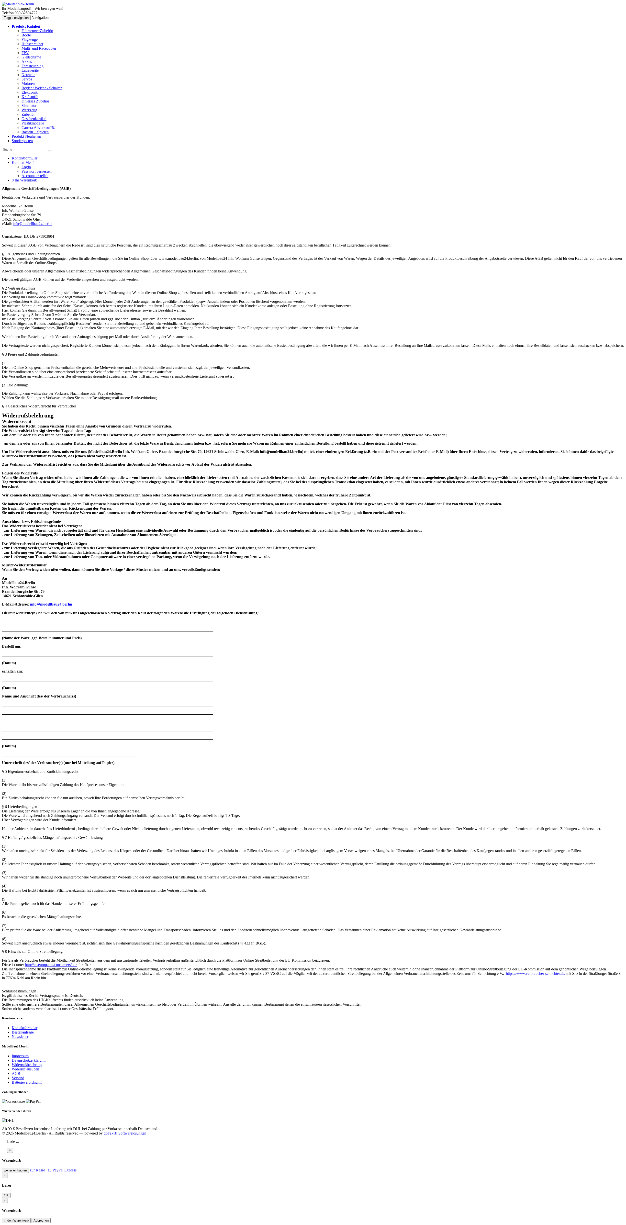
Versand (18, 1078)
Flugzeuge (30, 39)
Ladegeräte (30, 70)
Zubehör (28, 114)
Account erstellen (35, 176)
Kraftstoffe (30, 97)
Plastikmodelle (33, 123)
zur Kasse (37, 1170)
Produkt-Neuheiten (26, 136)
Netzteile (28, 75)
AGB (16, 1073)
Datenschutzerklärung (28, 1060)
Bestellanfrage (23, 1032)
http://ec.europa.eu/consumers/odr (51, 965)
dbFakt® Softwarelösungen (125, 1133)
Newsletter (20, 1036)
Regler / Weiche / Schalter (42, 88)
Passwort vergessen (37, 171)
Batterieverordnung (27, 1082)
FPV (25, 53)
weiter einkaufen (15, 1170)
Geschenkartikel (34, 119)
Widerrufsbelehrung (27, 1065)
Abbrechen (41, 1220)
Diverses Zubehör (35, 101)
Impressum (20, 1056)
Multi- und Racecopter (39, 48)
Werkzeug (29, 110)
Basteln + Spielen (35, 132)
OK (6, 1195)
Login (26, 167)
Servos (27, 79)
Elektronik (30, 92)
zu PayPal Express (62, 1170)
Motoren (28, 83)
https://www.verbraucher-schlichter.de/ (535, 973)
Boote (26, 35)
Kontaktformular (24, 1028)
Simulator (29, 105)
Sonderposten (22, 141)
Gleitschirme (31, 57)
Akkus (27, 61)
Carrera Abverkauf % (38, 127)
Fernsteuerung (33, 66)
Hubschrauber (32, 44)
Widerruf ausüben (25, 1069)
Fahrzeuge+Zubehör (37, 31)
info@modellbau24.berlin (32, 224)
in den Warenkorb (16, 1220)
